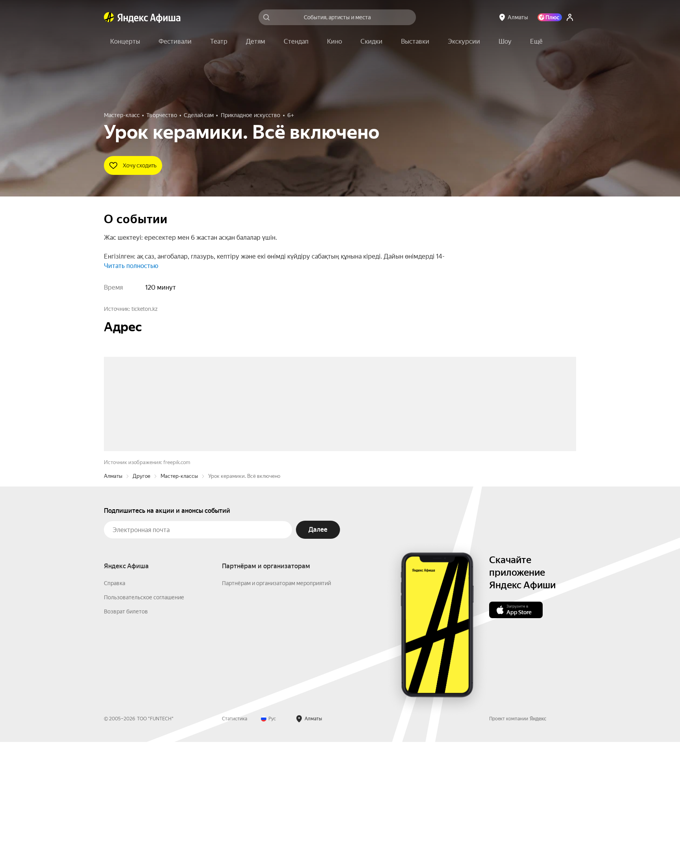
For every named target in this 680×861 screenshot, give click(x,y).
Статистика (234, 838)
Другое (141, 595)
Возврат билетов (126, 730)
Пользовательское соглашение (144, 716)
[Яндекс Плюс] (550, 17)
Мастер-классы (179, 595)
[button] (536, 42)
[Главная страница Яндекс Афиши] (109, 17)
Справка (114, 702)
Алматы (113, 595)
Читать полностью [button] (131, 266)
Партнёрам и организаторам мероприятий (276, 702)
